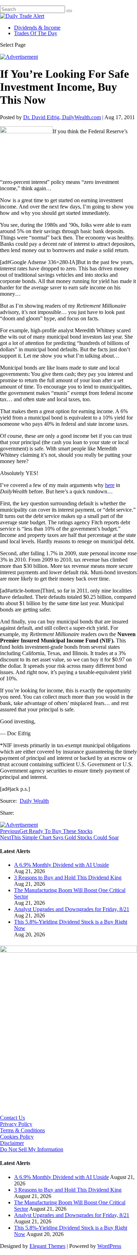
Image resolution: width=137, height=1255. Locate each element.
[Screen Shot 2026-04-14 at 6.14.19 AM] (68, 951)
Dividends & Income (37, 28)
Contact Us (12, 1118)
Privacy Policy (16, 1124)
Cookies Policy (17, 1137)
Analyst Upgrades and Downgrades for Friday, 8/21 (71, 909)
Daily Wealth (34, 801)
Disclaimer (12, 1143)
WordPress (109, 1246)
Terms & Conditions (22, 1130)
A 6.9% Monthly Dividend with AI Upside (61, 865)
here (110, 485)
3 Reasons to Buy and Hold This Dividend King (68, 878)
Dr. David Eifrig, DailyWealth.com (62, 117)
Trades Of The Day (35, 33)
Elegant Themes (47, 1246)
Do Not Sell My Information (31, 1149)
